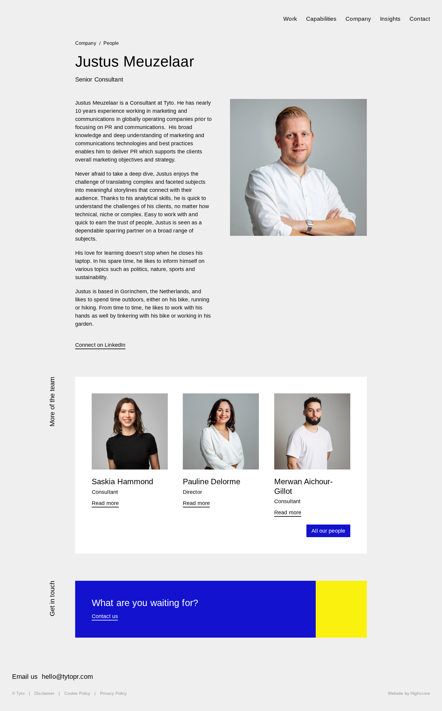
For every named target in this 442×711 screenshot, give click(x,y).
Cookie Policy (77, 693)
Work (290, 19)
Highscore (420, 693)
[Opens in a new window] (392, 677)
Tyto (26, 19)
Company (358, 19)
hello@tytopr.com (67, 676)
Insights (390, 19)
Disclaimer (44, 693)
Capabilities (321, 19)
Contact (420, 19)
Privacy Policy (113, 693)
